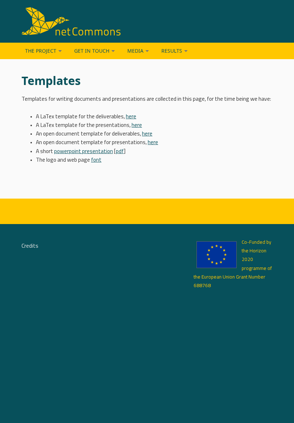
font (96, 160)
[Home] (104, 21)
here (131, 117)
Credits (30, 246)
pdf (120, 152)
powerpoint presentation (83, 152)
